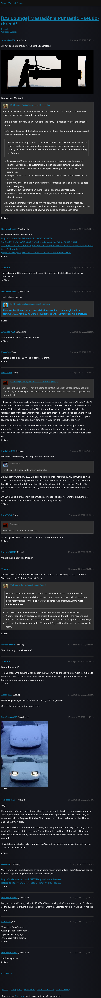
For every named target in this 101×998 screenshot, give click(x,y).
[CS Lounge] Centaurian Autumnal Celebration (30, 105)
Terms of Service (45, 989)
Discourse (19, 996)
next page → (6, 973)
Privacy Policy (63, 989)
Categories (16, 989)
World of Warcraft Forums (12, 3)
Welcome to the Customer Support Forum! (28, 585)
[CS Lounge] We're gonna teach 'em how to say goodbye (34, 381)
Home (5, 989)
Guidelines (29, 989)
